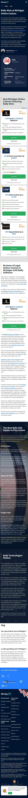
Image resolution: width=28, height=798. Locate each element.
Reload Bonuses (15, 736)
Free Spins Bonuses (16, 727)
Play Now (14, 137)
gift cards (20, 354)
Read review (14, 141)
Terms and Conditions (5, 785)
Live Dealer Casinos (6, 713)
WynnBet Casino (15, 714)
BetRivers (17, 72)
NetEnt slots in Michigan (8, 413)
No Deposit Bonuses (16, 724)
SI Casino (13, 711)
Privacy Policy (14, 785)
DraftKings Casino (15, 702)
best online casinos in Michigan (16, 30)
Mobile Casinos (4, 716)
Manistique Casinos (5, 737)
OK (10, 793)
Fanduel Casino (15, 708)
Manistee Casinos (5, 734)
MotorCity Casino (9, 388)
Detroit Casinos (4, 729)
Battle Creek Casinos (6, 726)
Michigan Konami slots (18, 345)
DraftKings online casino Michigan (10, 359)
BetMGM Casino (15, 705)
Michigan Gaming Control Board (12, 291)
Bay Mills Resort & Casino (17, 363)
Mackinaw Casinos (5, 732)
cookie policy (17, 790)
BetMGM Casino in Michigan (11, 334)
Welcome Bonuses (15, 739)
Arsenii (15, 50)
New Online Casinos (6, 719)
